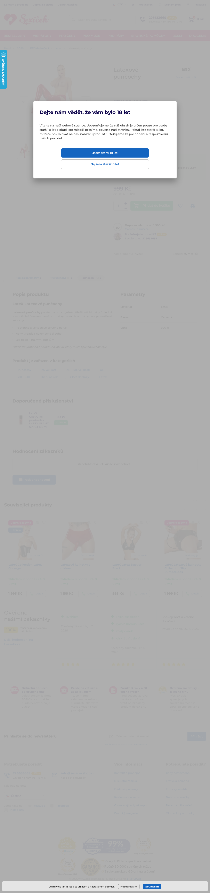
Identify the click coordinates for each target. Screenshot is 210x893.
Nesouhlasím (128, 886)
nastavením (97, 886)
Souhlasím (152, 886)
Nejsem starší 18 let (105, 164)
